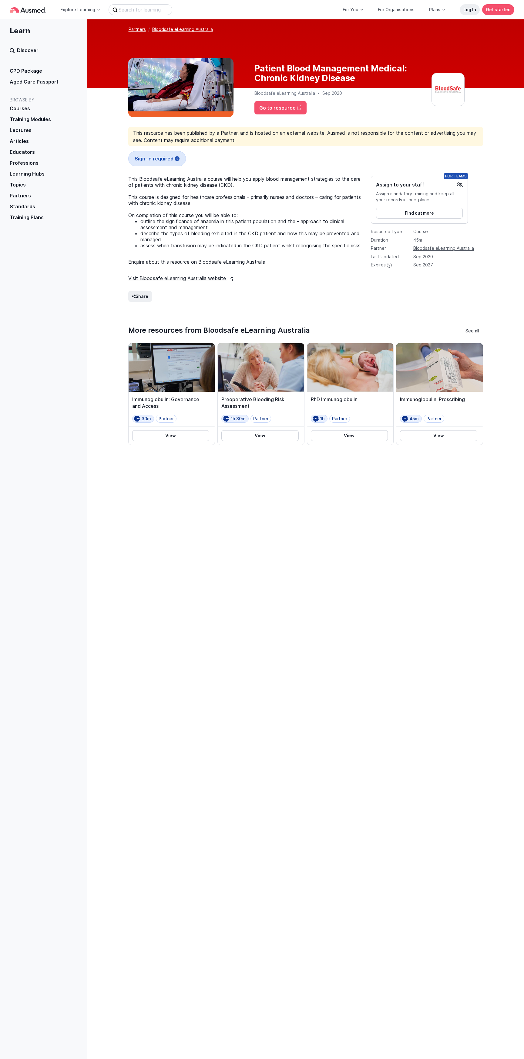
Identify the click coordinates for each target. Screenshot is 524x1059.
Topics (18, 185)
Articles (19, 141)
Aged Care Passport (34, 82)
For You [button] (350, 9)
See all (472, 331)
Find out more (419, 213)
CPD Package (26, 71)
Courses (20, 108)
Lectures (21, 130)
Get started (498, 9)
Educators (22, 152)
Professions (24, 163)
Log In (469, 9)
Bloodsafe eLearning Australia (182, 29)
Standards (22, 206)
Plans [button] (434, 9)
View (170, 435)
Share (142, 296)
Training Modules (30, 119)
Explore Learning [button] (77, 9)
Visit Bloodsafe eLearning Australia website (177, 278)
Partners (20, 196)
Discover (28, 50)
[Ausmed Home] (28, 10)
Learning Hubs (27, 174)
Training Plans (27, 217)
